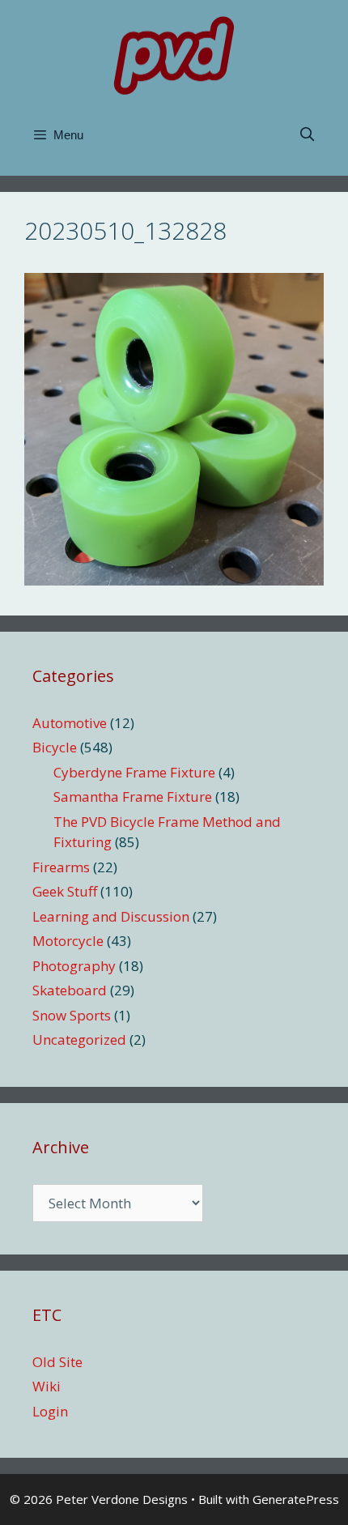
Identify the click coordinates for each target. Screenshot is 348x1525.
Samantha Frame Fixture (132, 796)
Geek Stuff (64, 891)
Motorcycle (68, 940)
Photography (74, 965)
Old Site (57, 1361)
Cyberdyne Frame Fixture (134, 772)
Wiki (46, 1386)
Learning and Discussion (110, 916)
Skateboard (69, 990)
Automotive (69, 723)
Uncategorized (79, 1039)
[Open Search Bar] (307, 135)
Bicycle (54, 747)
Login (50, 1411)
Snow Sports (71, 1015)
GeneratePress (296, 1499)
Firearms (61, 867)
